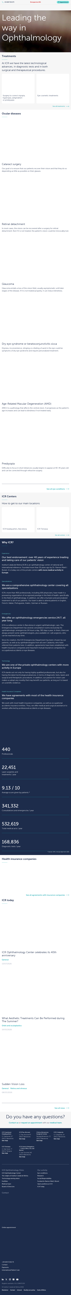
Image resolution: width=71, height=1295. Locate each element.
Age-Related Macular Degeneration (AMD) (26, 403)
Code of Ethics (41, 1290)
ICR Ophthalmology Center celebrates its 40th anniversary (29, 954)
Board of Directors (8, 1186)
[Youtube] (17, 1280)
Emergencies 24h (35, 2)
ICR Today (40, 1186)
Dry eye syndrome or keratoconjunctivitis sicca (29, 343)
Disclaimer (5, 1290)
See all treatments (59, 106)
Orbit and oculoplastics (12, 1026)
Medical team (6, 1184)
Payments (5, 1267)
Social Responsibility (44, 1178)
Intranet (19, 1290)
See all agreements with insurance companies (45, 895)
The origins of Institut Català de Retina (15, 1175)
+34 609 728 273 (9, 2)
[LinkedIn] (3, 1280)
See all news (60, 1108)
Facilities (5, 1181)
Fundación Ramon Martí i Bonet (48, 1181)
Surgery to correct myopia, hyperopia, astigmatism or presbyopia (14, 98)
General (5, 960)
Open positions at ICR (44, 1184)
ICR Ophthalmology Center (11, 1173)
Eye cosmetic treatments (47, 96)
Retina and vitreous (18, 1088)
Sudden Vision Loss (13, 1084)
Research (40, 1175)
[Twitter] (6, 1280)
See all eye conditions (56, 489)
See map (5, 1140)
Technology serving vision (11, 1178)
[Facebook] (13, 1280)
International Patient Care (11, 1270)
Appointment (64, 2)
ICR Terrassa (42, 529)
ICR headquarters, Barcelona (15, 529)
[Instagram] (10, 1280)
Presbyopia (8, 463)
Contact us (13, 1123)
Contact (4, 1264)
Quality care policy (29, 1290)
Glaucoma (8, 283)
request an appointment (31, 1123)
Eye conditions (42, 1173)
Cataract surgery (11, 164)
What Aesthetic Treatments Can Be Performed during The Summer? (33, 1020)
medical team (56, 1123)
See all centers (60, 535)
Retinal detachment (13, 224)
